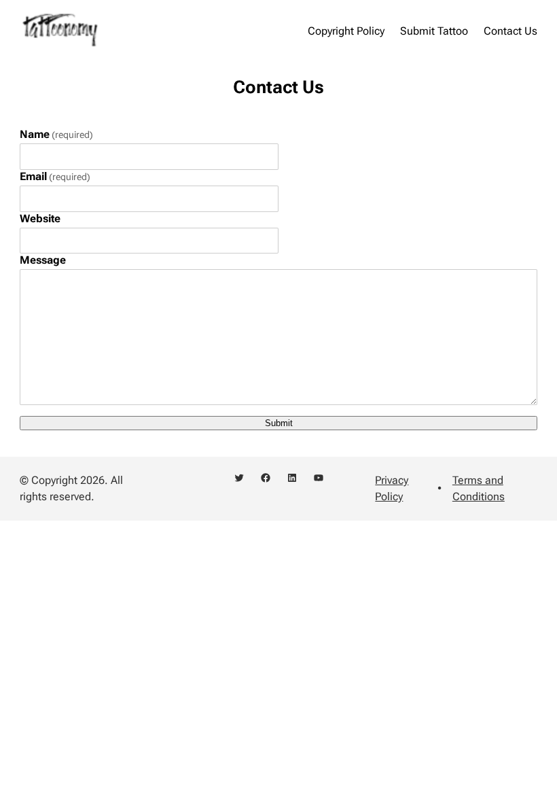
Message (43, 260)
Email (55, 176)
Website (40, 218)
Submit (279, 423)
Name (56, 134)
